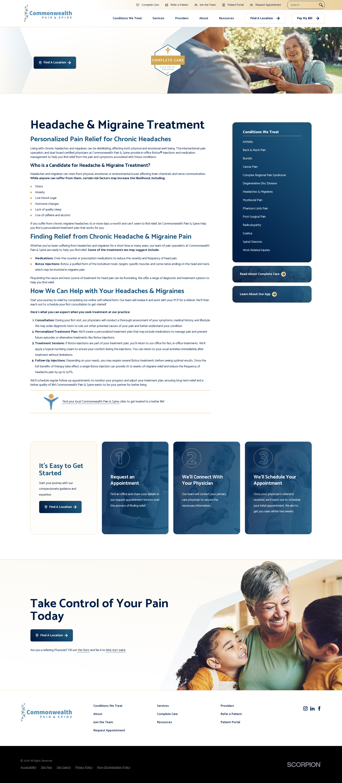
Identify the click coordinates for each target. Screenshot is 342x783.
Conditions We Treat (127, 18)
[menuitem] (127, 18)
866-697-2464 (115, 650)
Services (158, 18)
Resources (226, 18)
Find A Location (261, 18)
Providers (182, 18)
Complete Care (167, 714)
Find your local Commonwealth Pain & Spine (91, 401)
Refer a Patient (231, 714)
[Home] (48, 13)
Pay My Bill (304, 18)
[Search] (321, 5)
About (203, 18)
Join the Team (103, 722)
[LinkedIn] (312, 708)
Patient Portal (230, 722)
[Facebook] (319, 708)
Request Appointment (109, 730)
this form (83, 650)
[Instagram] (305, 708)
